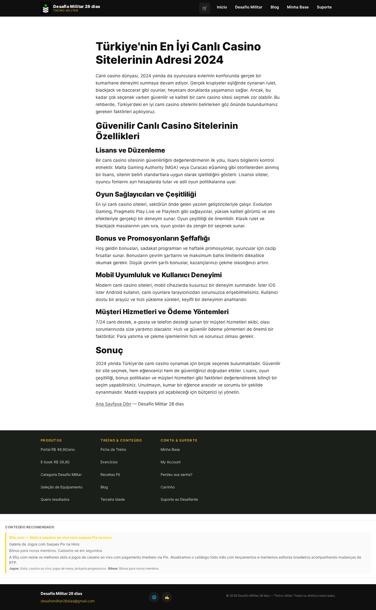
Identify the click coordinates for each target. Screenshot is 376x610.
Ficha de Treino (113, 449)
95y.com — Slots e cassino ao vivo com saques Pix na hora (60, 537)
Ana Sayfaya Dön (113, 403)
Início (222, 7)
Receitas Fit (110, 474)
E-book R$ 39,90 (55, 462)
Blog (275, 7)
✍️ (167, 597)
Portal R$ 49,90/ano (58, 449)
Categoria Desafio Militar (61, 474)
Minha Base (298, 7)
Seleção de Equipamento (61, 487)
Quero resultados (55, 499)
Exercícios (109, 462)
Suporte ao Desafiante (179, 499)
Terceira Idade (113, 499)
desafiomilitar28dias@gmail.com (68, 601)
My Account (171, 462)
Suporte (324, 7)
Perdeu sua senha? (176, 474)
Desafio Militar (248, 7)
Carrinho (168, 487)
